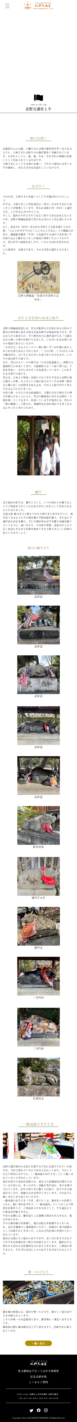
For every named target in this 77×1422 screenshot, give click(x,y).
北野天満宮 (38, 6)
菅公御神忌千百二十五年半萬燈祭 (38, 1371)
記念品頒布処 (38, 1376)
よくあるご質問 (38, 1382)
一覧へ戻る (38, 1343)
